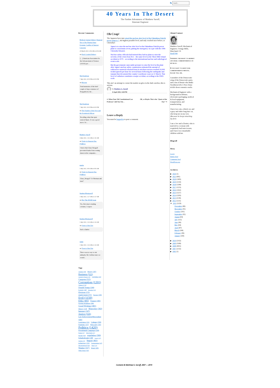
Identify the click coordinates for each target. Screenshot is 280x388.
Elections (84, 292)
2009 (174, 243)
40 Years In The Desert (140, 14)
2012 (174, 201)
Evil (85, 297)
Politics (88, 327)
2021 (174, 177)
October (177, 212)
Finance (95, 301)
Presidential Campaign (88, 330)
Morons (84, 82)
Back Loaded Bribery (89, 54)
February (178, 233)
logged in (120, 119)
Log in (172, 154)
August (177, 217)
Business (85, 274)
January (177, 236)
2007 (174, 249)
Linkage (96, 322)
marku (82, 165)
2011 (174, 203)
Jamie (81, 242)
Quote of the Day (87, 225)
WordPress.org (175, 162)
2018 (174, 185)
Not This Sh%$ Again (89, 200)
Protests (81, 333)
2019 (174, 182)
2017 (174, 187)
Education (92, 290)
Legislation (83, 322)
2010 (174, 241)
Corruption (89, 282)
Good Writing (87, 306)
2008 (174, 246)
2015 (174, 193)
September (178, 214)
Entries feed (174, 157)
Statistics (81, 341)
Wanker (83, 348)
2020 (174, 179)
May (176, 225)
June (176, 222)
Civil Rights (96, 277)
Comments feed (175, 159)
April (176, 228)
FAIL (83, 300)
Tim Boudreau (84, 76)
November (178, 209)
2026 (174, 174)
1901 (174, 251)
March (177, 230)
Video (94, 345)
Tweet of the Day (87, 248)
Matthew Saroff (85, 135)
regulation (94, 335)
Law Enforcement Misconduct (89, 318)
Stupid (92, 340)
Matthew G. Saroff (121, 89)
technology (84, 343)
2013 (174, 198)
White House (83, 350)
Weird (95, 348)
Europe (97, 295)
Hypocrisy (95, 309)
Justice (84, 314)
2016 (174, 190)
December (178, 206)
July (176, 220)
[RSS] (171, 3)
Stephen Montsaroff (86, 193)
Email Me (174, 53)
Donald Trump (86, 287)
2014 (174, 195)
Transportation (96, 343)
